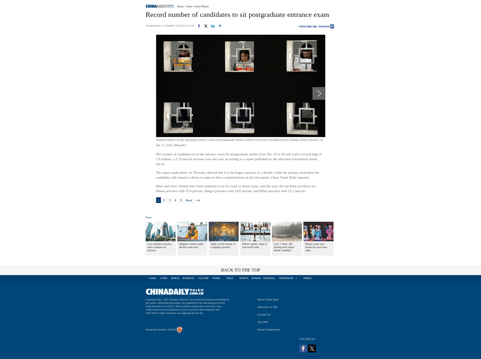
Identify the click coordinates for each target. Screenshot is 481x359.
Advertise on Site (267, 306)
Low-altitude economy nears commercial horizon (159, 247)
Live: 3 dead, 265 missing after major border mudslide (284, 247)
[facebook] (197, 25)
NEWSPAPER (286, 278)
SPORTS (243, 278)
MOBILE (307, 278)
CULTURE (203, 278)
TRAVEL (216, 278)
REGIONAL (269, 278)
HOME (152, 278)
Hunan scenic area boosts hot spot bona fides (316, 247)
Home (180, 6)
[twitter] (204, 25)
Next (189, 200)
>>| (198, 200)
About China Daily (268, 299)
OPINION (256, 278)
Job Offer (262, 322)
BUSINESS (188, 278)
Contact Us (264, 314)
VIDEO (229, 278)
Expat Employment (268, 329)
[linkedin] (211, 25)
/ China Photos (201, 6)
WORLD (175, 278)
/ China (188, 6)
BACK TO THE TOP (240, 270)
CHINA (163, 278)
